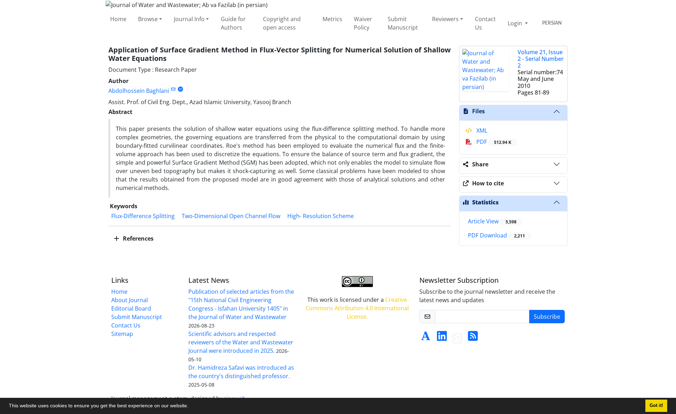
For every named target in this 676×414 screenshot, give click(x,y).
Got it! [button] (656, 405)
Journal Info (189, 19)
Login (516, 23)
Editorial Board (131, 308)
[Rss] (472, 338)
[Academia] (425, 338)
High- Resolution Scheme (320, 216)
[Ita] (457, 338)
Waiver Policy (363, 23)
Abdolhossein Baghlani (138, 91)
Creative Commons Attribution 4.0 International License (357, 308)
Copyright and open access (282, 23)
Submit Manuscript (403, 23)
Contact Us (485, 23)
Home (118, 19)
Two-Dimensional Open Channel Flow (231, 216)
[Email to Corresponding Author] (173, 89)
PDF (493, 142)
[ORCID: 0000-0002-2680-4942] (180, 89)
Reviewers (445, 19)
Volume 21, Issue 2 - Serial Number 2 (541, 58)
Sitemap (122, 334)
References (137, 238)
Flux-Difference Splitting (143, 216)
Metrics (332, 19)
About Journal (129, 300)
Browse (148, 19)
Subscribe (547, 316)
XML (481, 130)
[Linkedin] (441, 338)
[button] (191, 407)
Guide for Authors (233, 23)
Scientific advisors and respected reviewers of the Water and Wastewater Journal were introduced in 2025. (240, 342)
